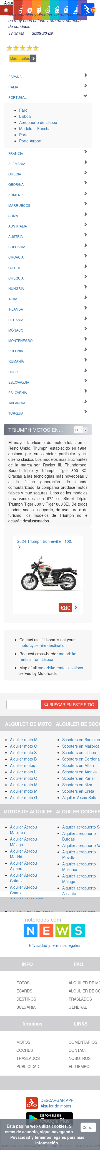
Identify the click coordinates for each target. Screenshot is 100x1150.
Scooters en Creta (78, 791)
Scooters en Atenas (79, 772)
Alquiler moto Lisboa (28, 772)
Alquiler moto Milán (27, 739)
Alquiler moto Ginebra (29, 797)
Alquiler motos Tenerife (30, 765)
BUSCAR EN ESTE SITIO (71, 704)
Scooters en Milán (78, 765)
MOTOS (23, 1042)
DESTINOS (26, 999)
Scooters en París (78, 778)
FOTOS (22, 982)
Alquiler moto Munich (28, 791)
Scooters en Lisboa (79, 752)
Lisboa (25, 116)
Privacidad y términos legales (54, 945)
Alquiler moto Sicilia (27, 752)
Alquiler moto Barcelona (31, 759)
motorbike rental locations (60, 667)
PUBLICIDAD (27, 1066)
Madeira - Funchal (35, 128)
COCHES (24, 1050)
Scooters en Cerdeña (81, 759)
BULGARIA (26, 1007)
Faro (23, 110)
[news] (54, 926)
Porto (24, 134)
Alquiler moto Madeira (29, 784)
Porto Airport (30, 141)
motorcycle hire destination (43, 645)
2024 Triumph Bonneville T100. (44, 541)
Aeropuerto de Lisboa (38, 122)
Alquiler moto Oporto (28, 778)
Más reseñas (20, 58)
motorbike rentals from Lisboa (47, 656)
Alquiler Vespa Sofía (80, 797)
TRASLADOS (28, 1058)
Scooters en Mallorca (80, 746)
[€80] (48, 573)
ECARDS (24, 991)
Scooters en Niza (77, 784)
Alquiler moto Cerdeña (29, 746)
